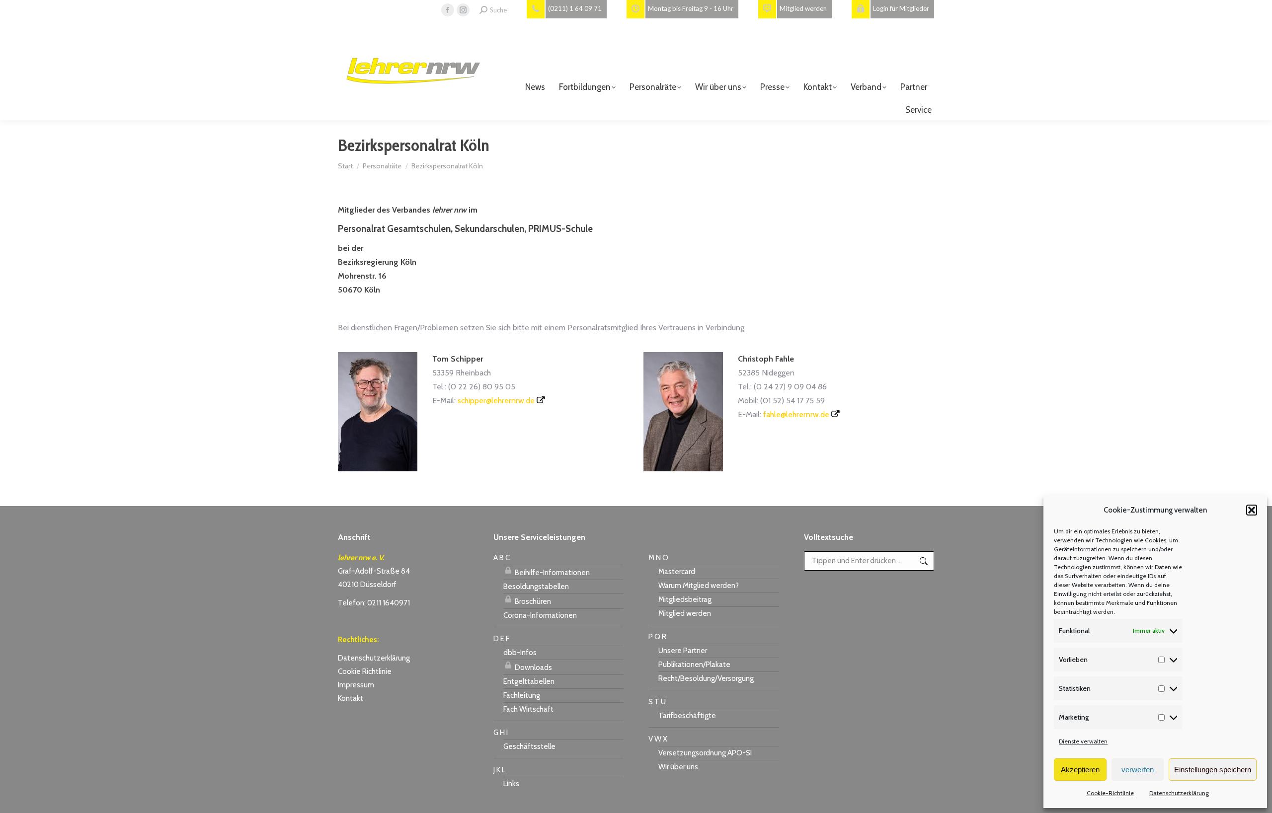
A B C (501, 557)
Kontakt (350, 698)
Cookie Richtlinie (365, 671)
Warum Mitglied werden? (698, 585)
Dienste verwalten (1083, 741)
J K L (499, 769)
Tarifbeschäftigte (687, 715)
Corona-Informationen (540, 615)
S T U (657, 701)
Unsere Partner (682, 650)
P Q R (657, 636)
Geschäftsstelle (529, 746)
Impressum (356, 684)
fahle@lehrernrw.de (796, 414)
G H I (500, 732)
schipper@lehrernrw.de (496, 400)
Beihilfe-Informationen (551, 572)
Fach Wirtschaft (528, 709)
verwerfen (1137, 769)
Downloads (532, 667)
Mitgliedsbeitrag (685, 599)
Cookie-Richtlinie (1110, 793)
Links (511, 783)
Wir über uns (678, 766)
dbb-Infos (520, 652)
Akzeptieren (1080, 769)
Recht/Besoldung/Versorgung (706, 678)
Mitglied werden (684, 613)
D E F (501, 638)
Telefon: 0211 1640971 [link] (374, 602)
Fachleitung (521, 695)
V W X (657, 739)
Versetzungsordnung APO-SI (705, 752)
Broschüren (532, 601)
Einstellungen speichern (1212, 769)
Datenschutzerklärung (1179, 793)
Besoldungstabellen (536, 586)
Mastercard (676, 571)
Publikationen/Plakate (694, 664)
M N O (658, 557)
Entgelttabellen (529, 681)
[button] (1252, 510)
